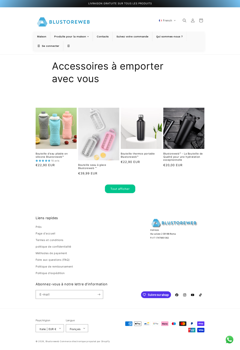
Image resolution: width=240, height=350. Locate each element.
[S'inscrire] (99, 294)
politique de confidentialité (53, 246)
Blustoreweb (52, 341)
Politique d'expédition (50, 273)
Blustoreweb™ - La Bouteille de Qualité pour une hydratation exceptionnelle (183, 156)
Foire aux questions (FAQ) (53, 259)
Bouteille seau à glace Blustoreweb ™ (92, 166)
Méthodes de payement (51, 253)
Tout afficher (120, 189)
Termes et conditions (49, 240)
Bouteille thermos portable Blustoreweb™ (138, 155)
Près (38, 226)
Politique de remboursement (54, 266)
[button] (167, 20)
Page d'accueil (45, 233)
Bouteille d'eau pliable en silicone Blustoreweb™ (52, 155)
